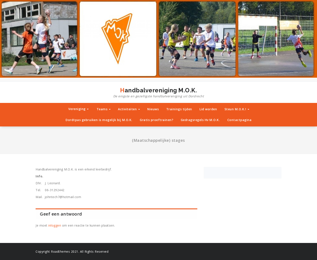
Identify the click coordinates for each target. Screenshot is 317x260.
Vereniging (77, 109)
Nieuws (153, 109)
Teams (102, 109)
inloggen (54, 225)
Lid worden (208, 109)
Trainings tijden (179, 109)
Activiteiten (128, 109)
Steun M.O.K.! (235, 109)
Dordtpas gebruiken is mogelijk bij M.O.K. (99, 120)
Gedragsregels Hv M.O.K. (200, 120)
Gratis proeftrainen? (156, 120)
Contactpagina (239, 120)
